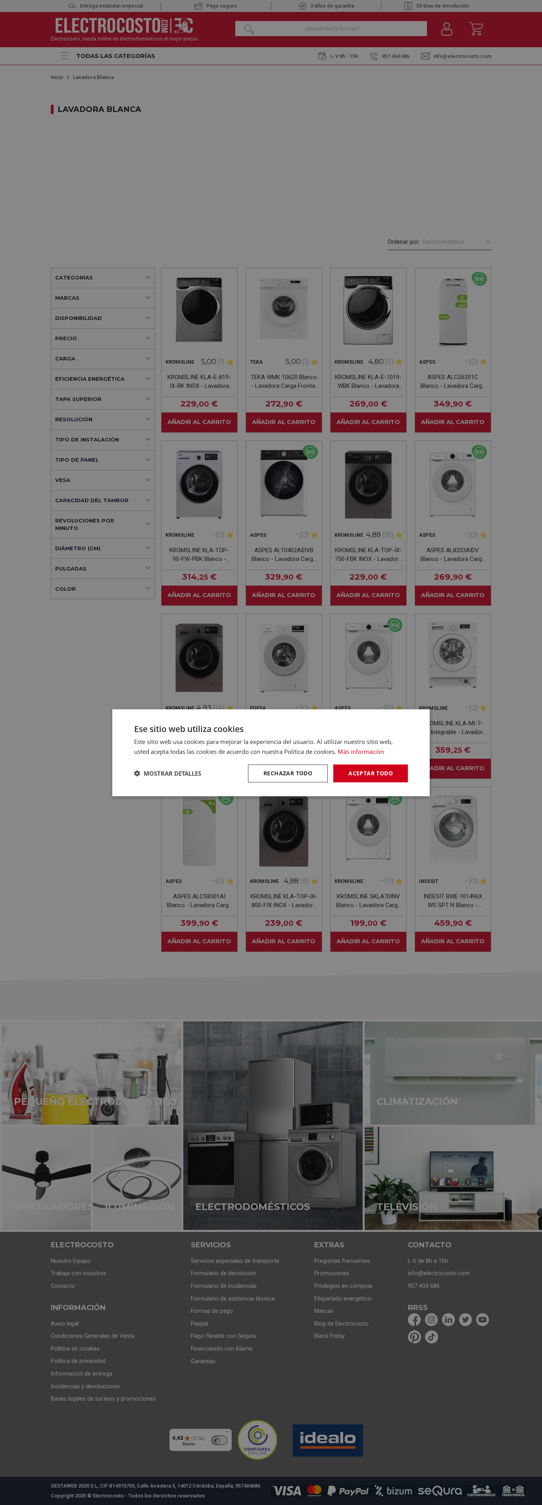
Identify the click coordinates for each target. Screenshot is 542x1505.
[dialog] (271, 752)
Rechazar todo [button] (287, 773)
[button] (167, 773)
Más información (361, 751)
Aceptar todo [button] (370, 773)
